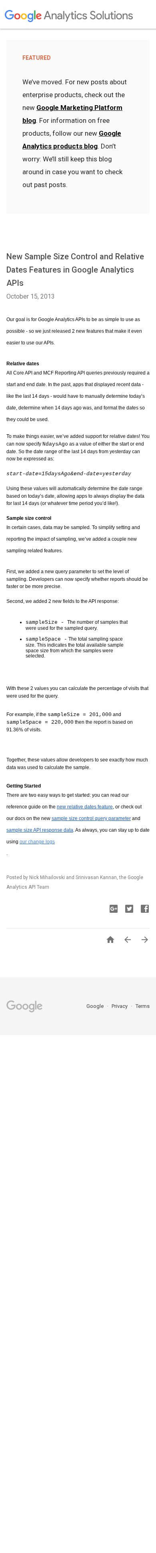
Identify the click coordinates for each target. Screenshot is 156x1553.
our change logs (37, 842)
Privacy (120, 1006)
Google (95, 1006)
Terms (143, 1006)
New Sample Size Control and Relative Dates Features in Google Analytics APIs (75, 270)
